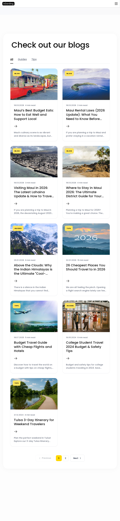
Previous (46, 458)
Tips (34, 59)
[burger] (116, 3)
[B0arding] (20, 3)
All (11, 59)
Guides (22, 59)
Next (75, 458)
